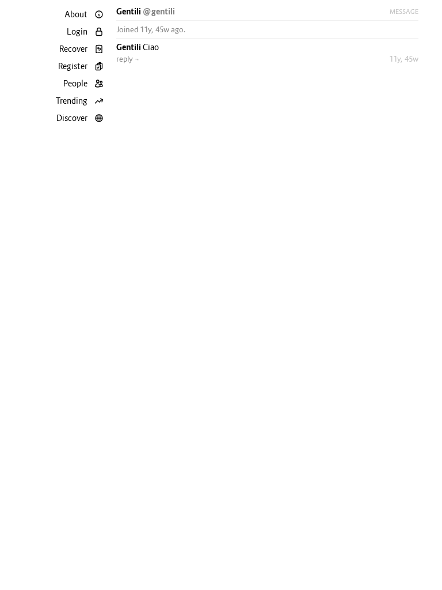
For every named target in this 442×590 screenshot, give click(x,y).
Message (404, 11)
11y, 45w (403, 58)
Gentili (129, 11)
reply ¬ (127, 58)
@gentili (159, 11)
